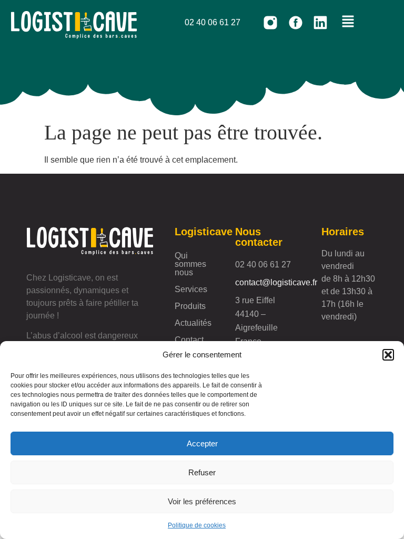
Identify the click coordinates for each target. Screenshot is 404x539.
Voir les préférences (202, 501)
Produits (190, 306)
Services (191, 289)
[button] (388, 355)
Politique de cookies (197, 525)
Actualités (193, 322)
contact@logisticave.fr (276, 282)
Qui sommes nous (190, 264)
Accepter (202, 443)
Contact (189, 339)
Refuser (202, 472)
